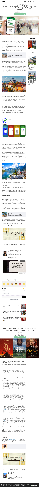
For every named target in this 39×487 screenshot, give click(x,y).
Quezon (6, 469)
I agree (32, 485)
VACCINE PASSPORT (13, 244)
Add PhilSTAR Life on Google (19, 14)
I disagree (35, 485)
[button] (36, 2)
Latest (21, 4)
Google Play (8, 188)
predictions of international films (14, 439)
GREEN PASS (22, 244)
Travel (17, 4)
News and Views (16, 326)
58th (16, 470)
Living (14, 4)
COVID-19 (24, 4)
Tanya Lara (20, 11)
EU (18, 244)
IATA (7, 244)
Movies (24, 326)
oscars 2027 (16, 469)
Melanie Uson (20, 334)
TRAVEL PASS (14, 245)
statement (18, 375)
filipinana (11, 469)
